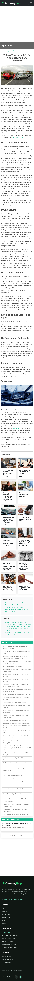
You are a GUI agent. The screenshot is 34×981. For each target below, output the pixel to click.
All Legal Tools (6, 932)
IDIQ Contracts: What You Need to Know (25, 519)
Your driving (16, 428)
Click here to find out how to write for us (13, 827)
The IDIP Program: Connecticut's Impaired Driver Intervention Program (9, 521)
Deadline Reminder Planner (9, 947)
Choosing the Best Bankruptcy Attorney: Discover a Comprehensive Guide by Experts (17, 628)
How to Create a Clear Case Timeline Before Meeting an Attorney (8, 473)
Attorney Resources (7, 959)
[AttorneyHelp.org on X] (16, 977)
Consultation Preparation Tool (10, 935)
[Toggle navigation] (30, 3)
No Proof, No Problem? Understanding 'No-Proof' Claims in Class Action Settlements (8, 497)
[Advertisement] (17, 24)
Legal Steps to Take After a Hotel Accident (14, 720)
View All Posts (13, 835)
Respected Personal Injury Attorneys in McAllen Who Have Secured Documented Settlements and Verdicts (16, 726)
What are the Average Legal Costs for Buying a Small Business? (9, 588)
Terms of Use (13, 972)
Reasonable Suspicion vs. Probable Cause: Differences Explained (8, 543)
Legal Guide (10, 51)
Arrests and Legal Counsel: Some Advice (17, 603)
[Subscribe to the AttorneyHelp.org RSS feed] (20, 977)
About (3, 920)
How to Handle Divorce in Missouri (12, 666)
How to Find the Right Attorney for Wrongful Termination (25, 542)
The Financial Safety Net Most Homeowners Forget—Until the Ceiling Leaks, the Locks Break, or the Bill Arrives (17, 748)
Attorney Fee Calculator (8, 938)
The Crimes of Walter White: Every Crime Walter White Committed (23, 566)
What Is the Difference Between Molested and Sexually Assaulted (9, 566)
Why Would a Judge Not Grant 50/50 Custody (24, 587)
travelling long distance (21, 137)
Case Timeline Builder (8, 941)
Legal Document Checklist (9, 944)
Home (3, 51)
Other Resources (6, 962)
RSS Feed (22, 835)
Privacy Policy (5, 972)
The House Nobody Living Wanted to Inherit (15, 702)
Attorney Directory (7, 956)
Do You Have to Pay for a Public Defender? (24, 494)
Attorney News (6, 914)
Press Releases (6, 917)
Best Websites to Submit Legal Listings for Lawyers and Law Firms (24, 473)
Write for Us (5, 923)
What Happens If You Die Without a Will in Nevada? (17, 694)
